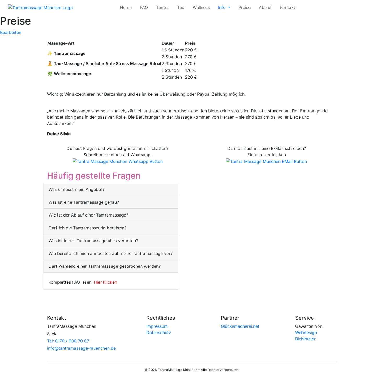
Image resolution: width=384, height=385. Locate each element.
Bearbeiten (10, 32)
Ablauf (265, 7)
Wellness (201, 7)
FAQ (144, 7)
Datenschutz (158, 332)
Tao (180, 7)
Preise (244, 7)
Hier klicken (105, 282)
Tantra (162, 7)
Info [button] (222, 7)
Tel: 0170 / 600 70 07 (68, 340)
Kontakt (287, 7)
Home (126, 7)
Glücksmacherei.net (240, 326)
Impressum (157, 326)
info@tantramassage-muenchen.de (81, 348)
